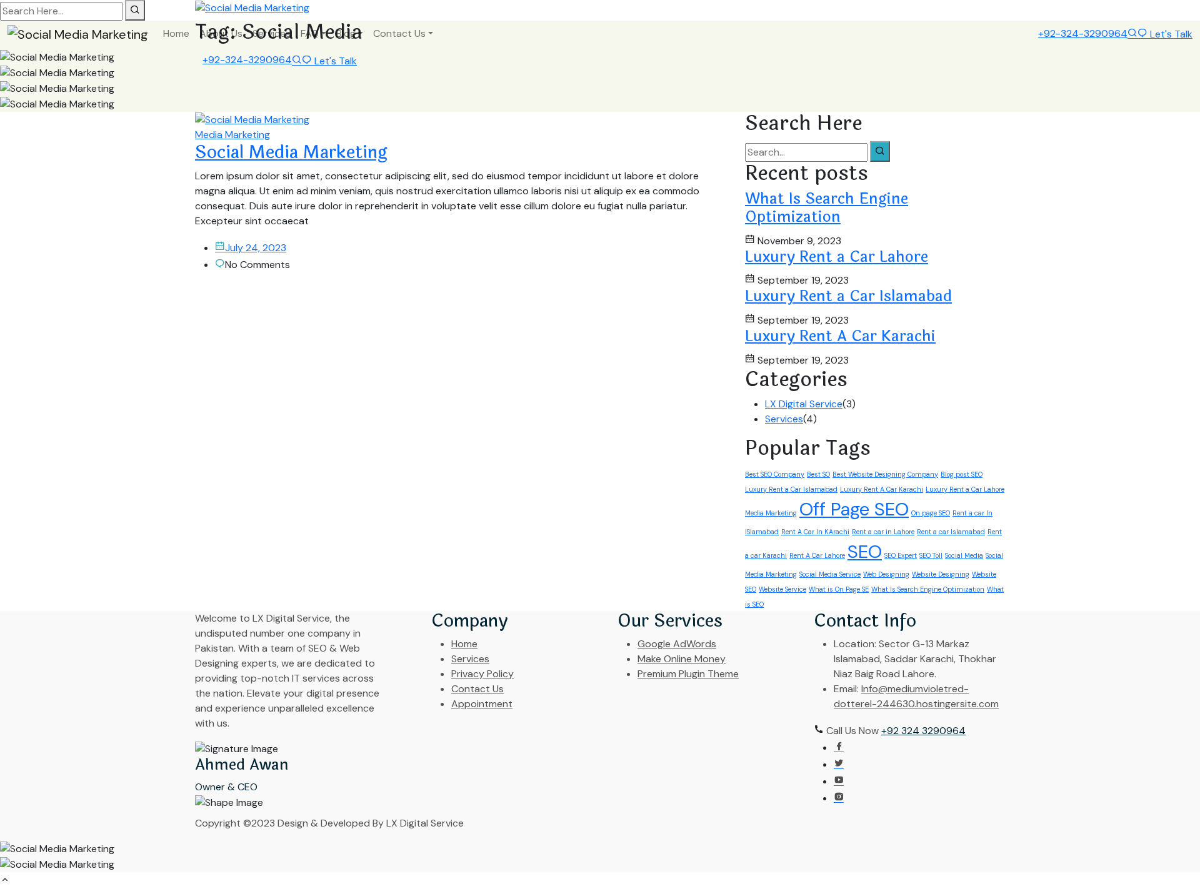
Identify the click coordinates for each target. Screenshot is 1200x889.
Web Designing (886, 574)
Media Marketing (232, 134)
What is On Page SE (839, 589)
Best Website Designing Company (885, 474)
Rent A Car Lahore (817, 555)
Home (176, 33)
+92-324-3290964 (1083, 33)
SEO (865, 552)
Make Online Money (682, 658)
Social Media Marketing (291, 152)
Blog (346, 33)
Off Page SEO (854, 509)
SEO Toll (930, 555)
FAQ (310, 33)
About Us (220, 33)
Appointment (481, 703)
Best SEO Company (774, 474)
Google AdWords (677, 643)
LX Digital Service (803, 403)
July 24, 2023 (255, 247)
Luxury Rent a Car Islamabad (848, 296)
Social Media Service (830, 574)
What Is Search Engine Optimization (826, 208)
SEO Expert (900, 555)
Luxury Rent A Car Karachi (840, 336)
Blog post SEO (961, 474)
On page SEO (930, 513)
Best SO (818, 474)
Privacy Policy (482, 673)
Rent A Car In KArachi (815, 531)
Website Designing (940, 574)
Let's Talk (1170, 34)
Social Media (964, 555)
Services (271, 33)
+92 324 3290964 (923, 730)
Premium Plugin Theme (688, 673)
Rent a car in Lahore (883, 531)
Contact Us (399, 33)
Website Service (782, 589)
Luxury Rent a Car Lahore (836, 257)
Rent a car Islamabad (951, 531)
